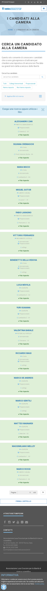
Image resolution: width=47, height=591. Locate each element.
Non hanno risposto (24, 87)
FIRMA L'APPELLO (23, 501)
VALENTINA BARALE (23, 330)
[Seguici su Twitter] (31, 2)
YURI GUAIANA (23, 307)
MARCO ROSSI (24, 469)
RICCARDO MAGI (23, 353)
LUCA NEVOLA (23, 285)
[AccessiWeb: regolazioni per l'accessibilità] (4, 587)
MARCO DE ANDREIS (23, 378)
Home (10, 30)
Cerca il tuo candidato (9, 73)
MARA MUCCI (23, 167)
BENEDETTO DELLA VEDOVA (23, 260)
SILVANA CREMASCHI (23, 144)
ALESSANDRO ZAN (23, 121)
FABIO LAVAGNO (23, 212)
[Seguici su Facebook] (25, 2)
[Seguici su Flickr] (37, 2)
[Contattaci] (40, 2)
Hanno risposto (8, 87)
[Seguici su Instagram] (28, 2)
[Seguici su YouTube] (34, 2)
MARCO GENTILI (23, 400)
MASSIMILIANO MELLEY (23, 446)
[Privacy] (44, 2)
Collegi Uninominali (16, 83)
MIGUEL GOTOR (23, 190)
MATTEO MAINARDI (23, 423)
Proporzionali (30, 83)
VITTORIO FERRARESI (23, 235)
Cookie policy (39, 584)
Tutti (5, 83)
